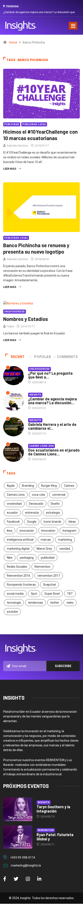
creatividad (14, 503)
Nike (10, 557)
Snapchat (49, 584)
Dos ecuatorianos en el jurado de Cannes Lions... (54, 452)
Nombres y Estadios (25, 319)
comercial (58, 494)
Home (13, 42)
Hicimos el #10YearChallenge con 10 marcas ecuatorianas (40, 135)
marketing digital (18, 548)
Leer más (9, 168)
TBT (70, 593)
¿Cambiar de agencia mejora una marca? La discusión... (52, 401)
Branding (28, 485)
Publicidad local (34, 124)
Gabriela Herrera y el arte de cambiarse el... (52, 426)
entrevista (32, 512)
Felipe (10, 326)
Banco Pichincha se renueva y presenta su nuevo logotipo (36, 248)
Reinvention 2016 (18, 575)
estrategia (53, 512)
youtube (12, 611)
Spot (34, 593)
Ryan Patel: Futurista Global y (55, 836)
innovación (27, 530)
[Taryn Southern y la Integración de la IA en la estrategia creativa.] (17, 809)
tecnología (14, 602)
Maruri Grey (44, 548)
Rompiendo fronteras (21, 584)
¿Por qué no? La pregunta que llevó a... (50, 375)
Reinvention (42, 566)
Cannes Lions (16, 494)
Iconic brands (52, 521)
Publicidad (11, 124)
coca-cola (38, 494)
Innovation (48, 530)
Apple (11, 485)
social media (15, 593)
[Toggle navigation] (73, 25)
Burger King (49, 485)
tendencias (35, 602)
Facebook (13, 521)
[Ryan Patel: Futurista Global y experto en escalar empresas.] (17, 837)
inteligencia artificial (20, 539)
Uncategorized (14, 311)
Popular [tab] (42, 357)
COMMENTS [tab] (67, 357)
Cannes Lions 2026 (41, 446)
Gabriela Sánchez (17, 145)
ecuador (12, 512)
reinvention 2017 (48, 575)
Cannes (69, 485)
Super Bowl (52, 593)
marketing (65, 539)
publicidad (47, 557)
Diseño (55, 503)
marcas (46, 539)
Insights (35, 394)
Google (31, 521)
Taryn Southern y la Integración (53, 808)
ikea (9, 530)
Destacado (36, 503)
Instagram (69, 530)
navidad (64, 548)
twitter (54, 602)
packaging (27, 557)
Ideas (72, 521)
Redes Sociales (17, 566)
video (70, 602)
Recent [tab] (18, 357)
